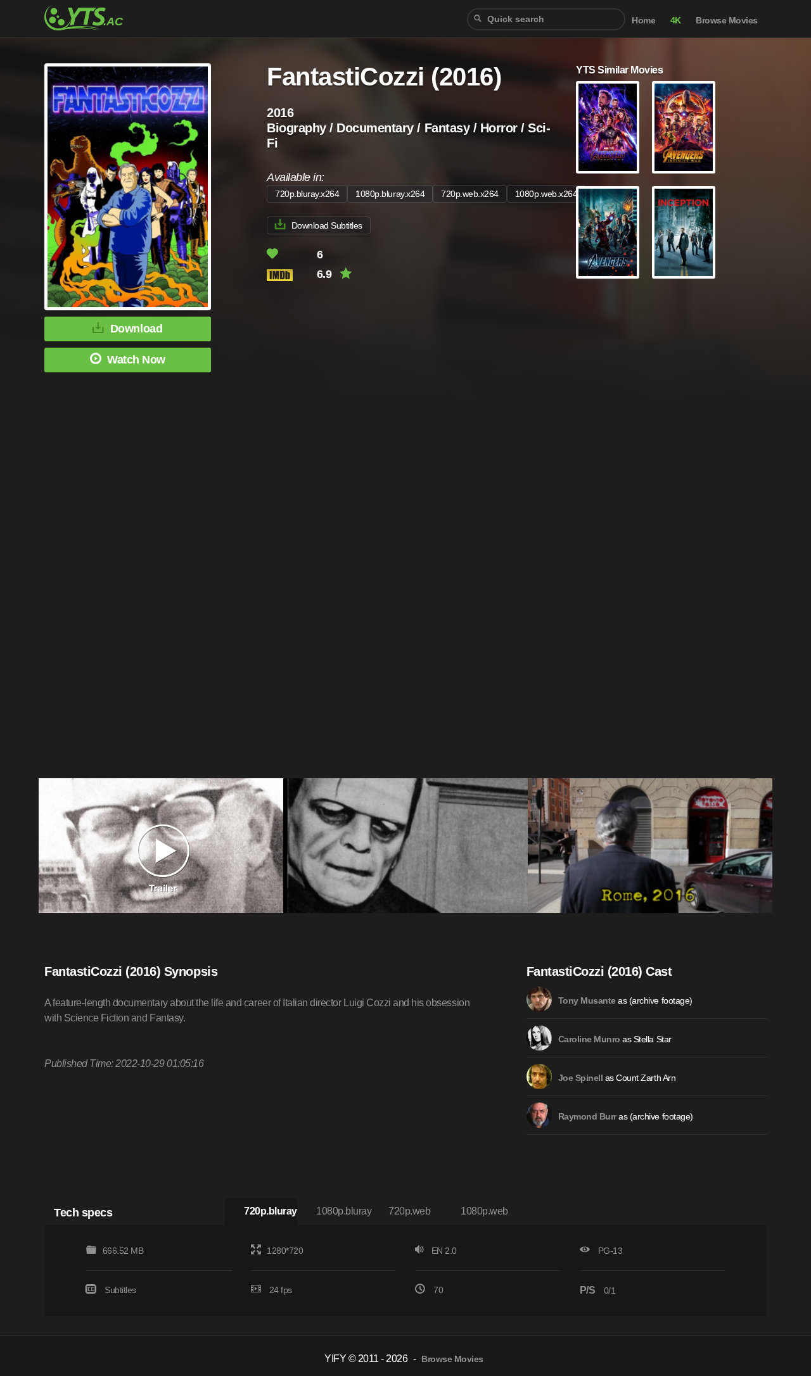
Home (643, 20)
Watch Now (136, 359)
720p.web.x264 (470, 194)
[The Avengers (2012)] (607, 232)
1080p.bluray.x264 (390, 194)
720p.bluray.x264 (307, 194)
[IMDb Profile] (539, 999)
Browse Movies (727, 20)
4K (675, 20)
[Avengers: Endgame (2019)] (607, 127)
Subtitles (120, 1290)
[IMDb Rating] (290, 275)
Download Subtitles (326, 225)
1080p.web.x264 (546, 194)
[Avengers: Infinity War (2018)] (683, 127)
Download (136, 328)
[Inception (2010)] (683, 232)
